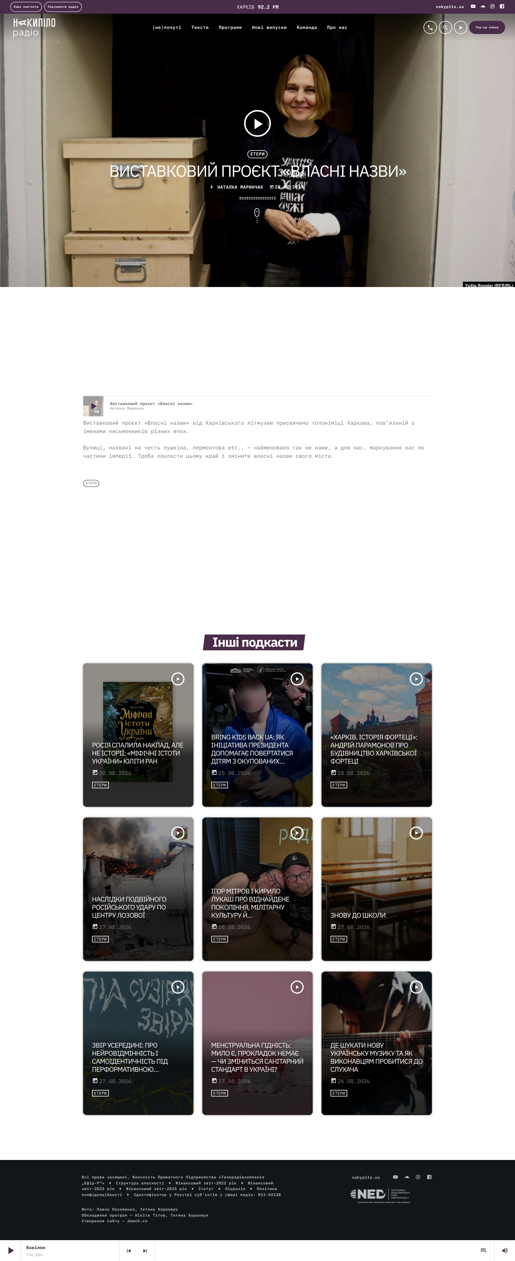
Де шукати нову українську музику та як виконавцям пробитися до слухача (377, 1057)
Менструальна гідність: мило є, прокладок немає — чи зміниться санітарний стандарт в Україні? (257, 1057)
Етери (257, 154)
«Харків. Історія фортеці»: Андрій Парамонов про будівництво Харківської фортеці (374, 749)
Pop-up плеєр (487, 27)
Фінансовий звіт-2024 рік (156, 1188)
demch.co (137, 1220)
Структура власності (140, 1183)
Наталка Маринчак (240, 187)
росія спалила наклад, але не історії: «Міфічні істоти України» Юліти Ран (138, 753)
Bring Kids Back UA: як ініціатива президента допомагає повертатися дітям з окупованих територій (252, 753)
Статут (206, 1188)
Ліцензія (235, 1188)
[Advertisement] (257, 348)
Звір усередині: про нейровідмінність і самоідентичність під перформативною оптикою (130, 1061)
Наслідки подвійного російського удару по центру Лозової (129, 907)
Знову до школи (358, 915)
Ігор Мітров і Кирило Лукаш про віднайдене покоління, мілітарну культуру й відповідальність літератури (250, 911)
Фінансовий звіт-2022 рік (206, 1183)
